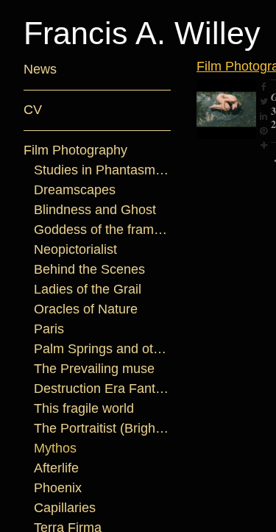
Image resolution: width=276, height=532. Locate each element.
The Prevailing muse (91, 369)
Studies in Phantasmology (102, 170)
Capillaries (66, 508)
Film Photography (76, 150)
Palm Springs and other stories (102, 349)
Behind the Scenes (86, 269)
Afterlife (61, 468)
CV (33, 110)
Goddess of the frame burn (102, 229)
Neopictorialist (80, 249)
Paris (48, 329)
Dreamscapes (69, 190)
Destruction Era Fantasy (102, 388)
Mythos (56, 448)
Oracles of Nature (87, 309)
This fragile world (87, 408)
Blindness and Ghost (93, 210)
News (38, 69)
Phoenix (57, 488)
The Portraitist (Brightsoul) (102, 428)
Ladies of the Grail (90, 289)
